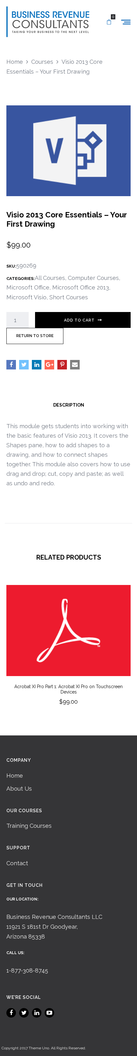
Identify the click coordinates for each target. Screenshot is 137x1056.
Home (14, 775)
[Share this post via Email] (75, 364)
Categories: (20, 278)
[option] (68, 654)
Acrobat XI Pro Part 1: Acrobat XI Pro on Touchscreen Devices (68, 689)
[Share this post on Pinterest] (62, 364)
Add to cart (79, 320)
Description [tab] (68, 405)
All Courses (50, 278)
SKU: (11, 266)
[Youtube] (49, 1013)
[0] (109, 22)
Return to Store (35, 336)
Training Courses (29, 825)
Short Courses (68, 297)
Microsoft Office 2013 (80, 287)
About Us (19, 788)
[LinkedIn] (36, 1013)
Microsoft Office (27, 287)
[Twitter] (24, 1013)
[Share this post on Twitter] (24, 364)
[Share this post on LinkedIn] (36, 364)
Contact (17, 863)
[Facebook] (11, 1013)
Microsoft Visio (26, 297)
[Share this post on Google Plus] (49, 364)
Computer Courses (93, 278)
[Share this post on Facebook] (11, 364)
